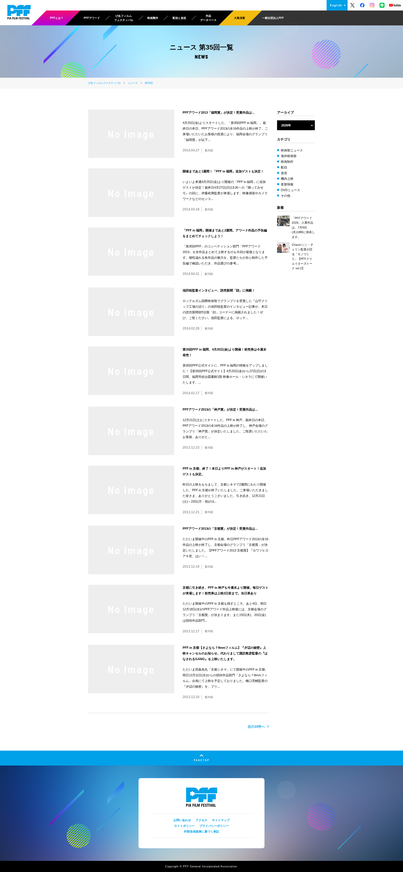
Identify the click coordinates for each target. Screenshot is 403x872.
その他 (285, 195)
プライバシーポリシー (214, 825)
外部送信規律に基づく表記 (201, 831)
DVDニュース (290, 190)
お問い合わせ (182, 820)
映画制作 (287, 161)
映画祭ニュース (292, 150)
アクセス (201, 820)
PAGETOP (201, 760)
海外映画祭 (289, 156)
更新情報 (287, 184)
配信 (284, 167)
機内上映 (287, 178)
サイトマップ (221, 820)
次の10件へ (256, 726)
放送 (284, 173)
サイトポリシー (184, 825)
